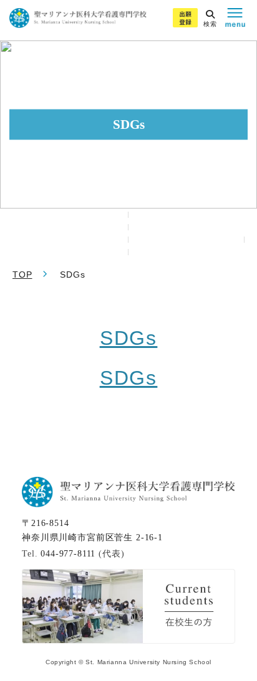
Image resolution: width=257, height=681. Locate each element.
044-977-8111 (68, 553)
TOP (22, 274)
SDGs (129, 338)
